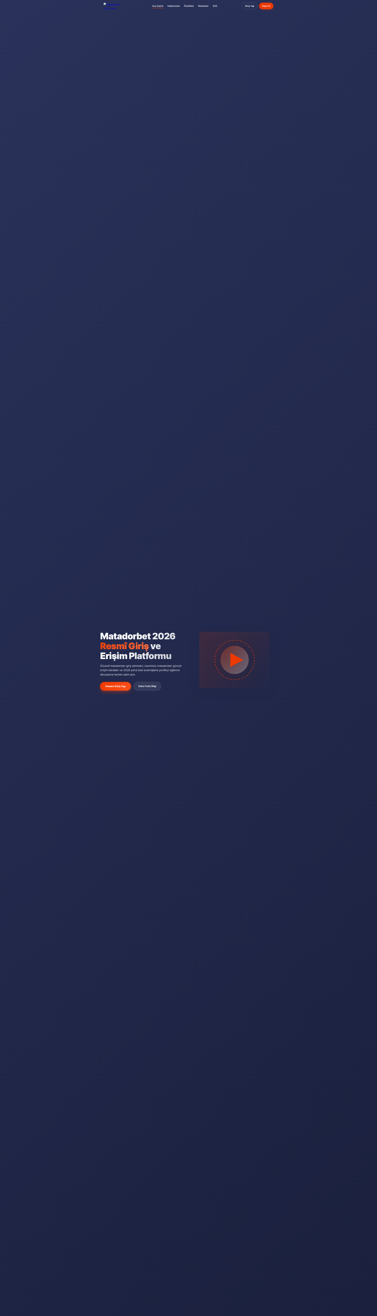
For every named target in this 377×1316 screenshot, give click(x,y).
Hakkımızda (173, 6)
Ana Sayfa (157, 6)
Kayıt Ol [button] (266, 6)
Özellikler (189, 6)
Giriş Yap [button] (249, 6)
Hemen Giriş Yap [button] (115, 686)
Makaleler (203, 6)
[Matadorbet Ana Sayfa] (115, 6)
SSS (215, 6)
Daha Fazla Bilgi (147, 686)
